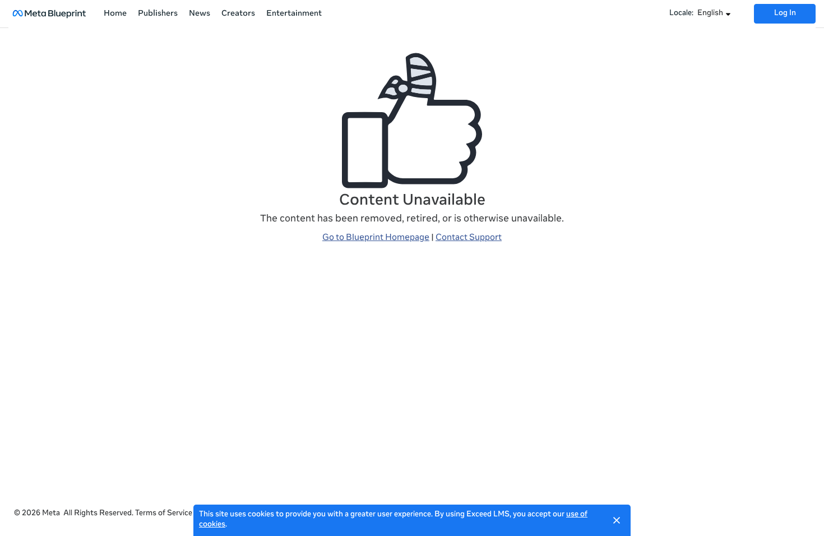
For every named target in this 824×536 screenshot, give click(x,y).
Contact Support (469, 238)
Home (115, 14)
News (199, 14)
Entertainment (294, 14)
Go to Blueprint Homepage (375, 238)
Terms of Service (163, 513)
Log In (785, 13)
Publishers (158, 14)
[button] (714, 14)
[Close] (616, 520)
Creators (238, 14)
